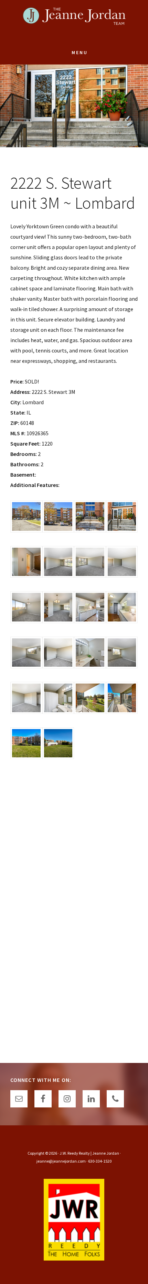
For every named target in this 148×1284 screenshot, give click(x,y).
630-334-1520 (100, 1161)
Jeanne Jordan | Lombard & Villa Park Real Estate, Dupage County (74, 20)
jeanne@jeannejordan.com (61, 1161)
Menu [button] (80, 52)
